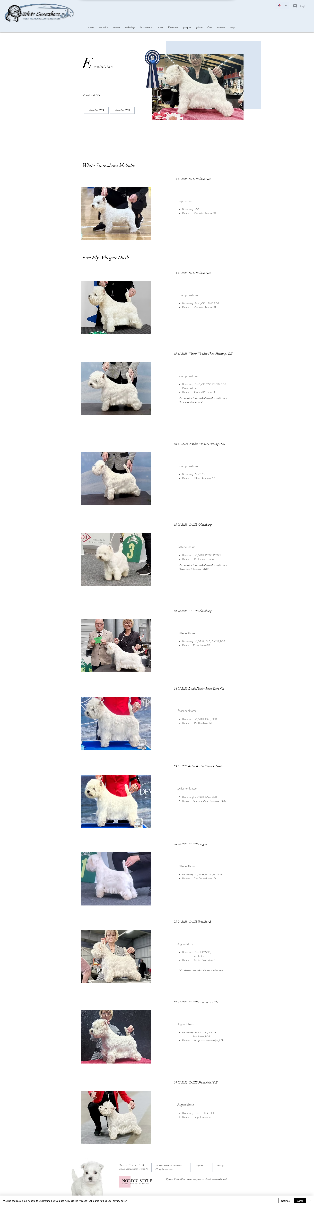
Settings (285, 1200)
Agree (300, 1200)
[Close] (310, 1200)
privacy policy (120, 1200)
